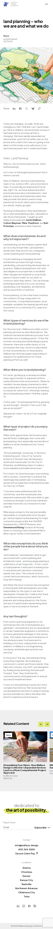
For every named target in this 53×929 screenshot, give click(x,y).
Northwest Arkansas (26, 888)
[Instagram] (23, 906)
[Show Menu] (46, 4)
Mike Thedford (30, 223)
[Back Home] (11, 4)
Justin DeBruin (33, 219)
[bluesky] (32, 108)
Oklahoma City (26, 892)
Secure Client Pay (25, 853)
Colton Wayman (12, 223)
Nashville (27, 884)
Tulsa (26, 896)
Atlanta (27, 867)
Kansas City (26, 880)
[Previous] (40, 724)
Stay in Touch (9, 822)
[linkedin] (14, 108)
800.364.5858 (26, 849)
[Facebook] (29, 906)
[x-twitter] (26, 108)
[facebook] (20, 108)
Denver (26, 875)
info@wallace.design (26, 845)
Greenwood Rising (13, 527)
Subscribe (40, 827)
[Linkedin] (18, 906)
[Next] (47, 724)
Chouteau (26, 871)
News (6, 35)
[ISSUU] (35, 906)
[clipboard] (39, 108)
